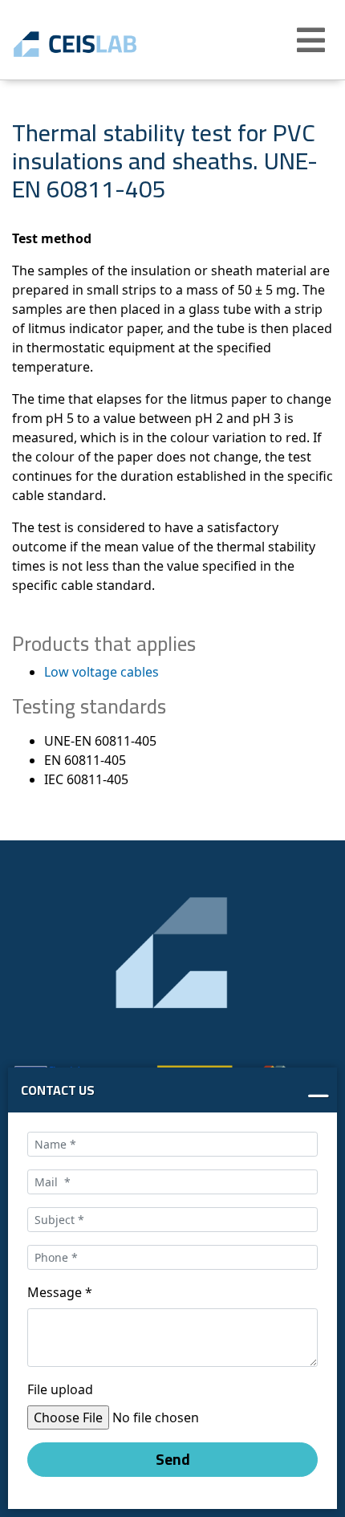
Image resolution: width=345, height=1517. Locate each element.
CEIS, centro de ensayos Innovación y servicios (98, 44)
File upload (60, 1389)
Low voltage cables (101, 672)
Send (173, 1459)
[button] (313, 40)
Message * (59, 1292)
